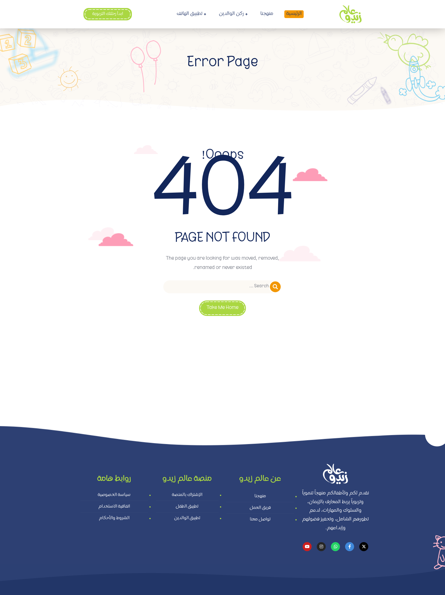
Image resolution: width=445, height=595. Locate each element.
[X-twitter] (363, 546)
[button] (107, 14)
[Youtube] (307, 546)
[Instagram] (321, 546)
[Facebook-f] (349, 546)
